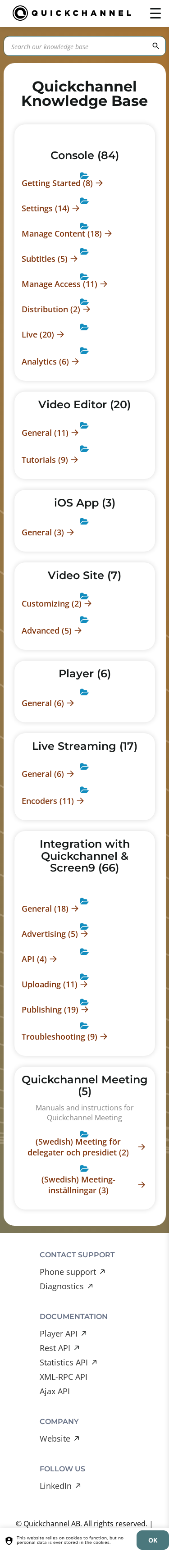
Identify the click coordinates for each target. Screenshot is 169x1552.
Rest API (55, 1347)
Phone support (68, 1271)
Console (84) (84, 155)
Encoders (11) (48, 800)
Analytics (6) (45, 361)
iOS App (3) (84, 502)
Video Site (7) (84, 575)
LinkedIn (56, 1485)
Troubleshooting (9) (59, 1036)
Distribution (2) (51, 309)
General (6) (43, 703)
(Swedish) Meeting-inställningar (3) (78, 1185)
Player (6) (85, 673)
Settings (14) (45, 208)
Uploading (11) (50, 984)
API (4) (34, 959)
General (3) (43, 532)
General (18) (45, 908)
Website (55, 1438)
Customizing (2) (52, 603)
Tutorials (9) (45, 459)
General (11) (45, 432)
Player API (59, 1333)
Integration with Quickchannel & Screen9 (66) (85, 855)
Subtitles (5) (45, 258)
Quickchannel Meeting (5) (85, 1085)
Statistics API (64, 1362)
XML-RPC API (63, 1376)
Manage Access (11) (59, 283)
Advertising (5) (50, 933)
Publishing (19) (50, 1009)
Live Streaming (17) (84, 746)
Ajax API (55, 1391)
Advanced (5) (47, 630)
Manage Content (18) (62, 233)
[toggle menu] (155, 13)
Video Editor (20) (84, 404)
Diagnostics (62, 1286)
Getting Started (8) (57, 183)
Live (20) (38, 334)
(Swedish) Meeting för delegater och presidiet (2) (78, 1147)
